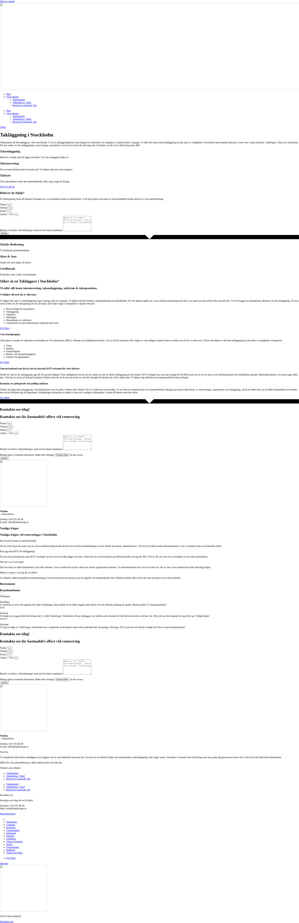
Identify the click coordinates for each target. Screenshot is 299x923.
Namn (3, 204)
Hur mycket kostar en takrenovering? (18, 540)
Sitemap (4, 863)
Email (3, 211)
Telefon (4, 207)
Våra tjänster (12, 97)
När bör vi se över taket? (12, 562)
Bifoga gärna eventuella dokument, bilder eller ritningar (27, 455)
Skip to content (7, 1)
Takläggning (18, 99)
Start (8, 94)
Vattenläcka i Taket (21, 102)
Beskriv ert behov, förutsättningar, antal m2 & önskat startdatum (31, 230)
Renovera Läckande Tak (24, 105)
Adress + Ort (6, 214)
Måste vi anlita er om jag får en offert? (18, 572)
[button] (149, 540)
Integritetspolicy (8, 813)
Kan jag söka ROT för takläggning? (17, 551)
